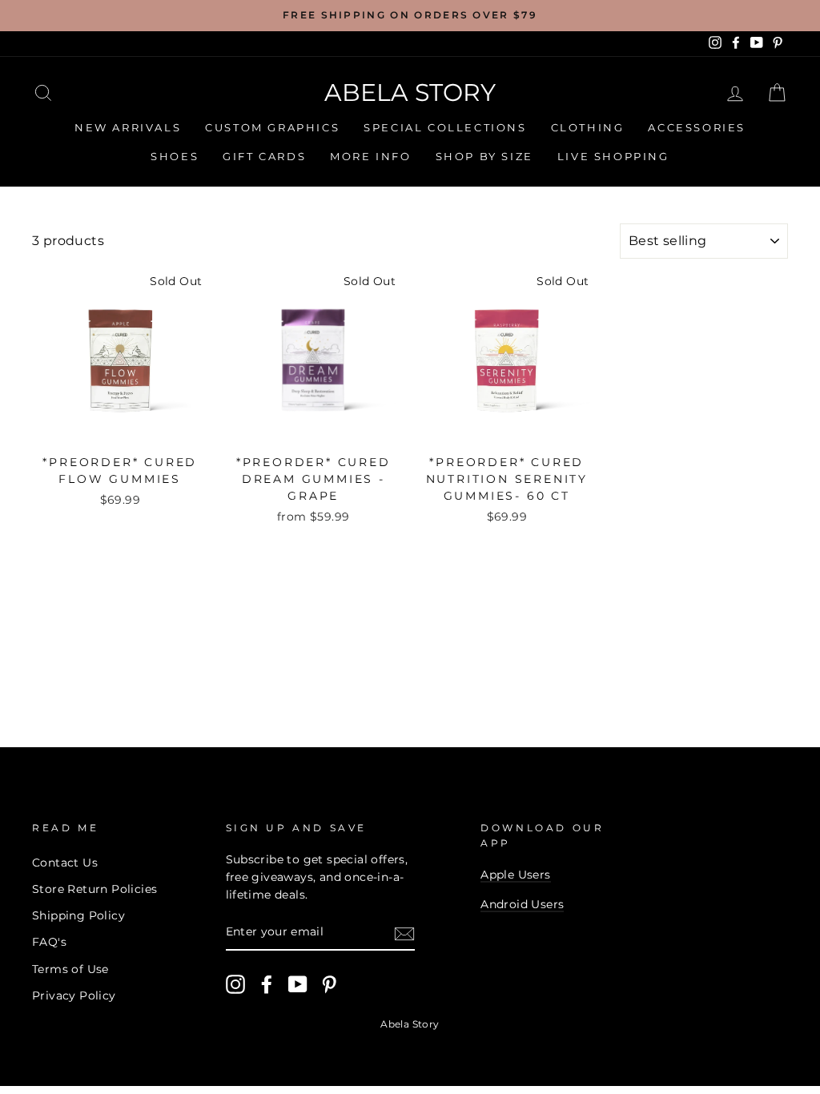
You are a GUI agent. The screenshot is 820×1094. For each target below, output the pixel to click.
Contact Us (65, 862)
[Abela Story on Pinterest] (329, 984)
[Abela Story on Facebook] (266, 984)
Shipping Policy (78, 915)
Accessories (697, 127)
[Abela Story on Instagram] (235, 984)
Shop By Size (484, 156)
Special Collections (445, 127)
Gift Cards (264, 156)
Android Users (522, 904)
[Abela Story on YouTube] (298, 984)
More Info (370, 156)
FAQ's (49, 941)
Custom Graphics (272, 127)
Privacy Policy (74, 995)
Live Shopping (613, 156)
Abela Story (410, 92)
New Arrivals (127, 127)
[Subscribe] (404, 933)
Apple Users (515, 874)
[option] (410, 15)
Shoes (175, 156)
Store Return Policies (94, 889)
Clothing (588, 127)
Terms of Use (70, 969)
